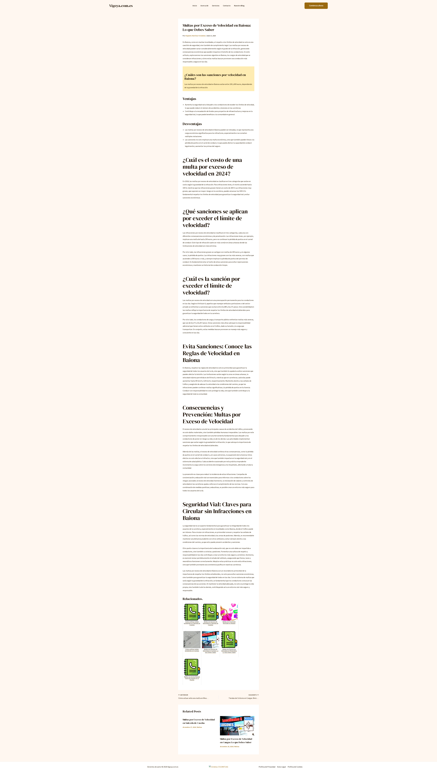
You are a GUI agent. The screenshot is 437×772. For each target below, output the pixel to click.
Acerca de (204, 6)
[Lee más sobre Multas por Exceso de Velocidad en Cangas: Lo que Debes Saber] (237, 725)
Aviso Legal (281, 767)
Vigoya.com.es (121, 5)
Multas (199, 727)
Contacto (226, 6)
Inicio (195, 6)
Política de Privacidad (267, 767)
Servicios (215, 6)
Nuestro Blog (239, 6)
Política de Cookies (295, 767)
